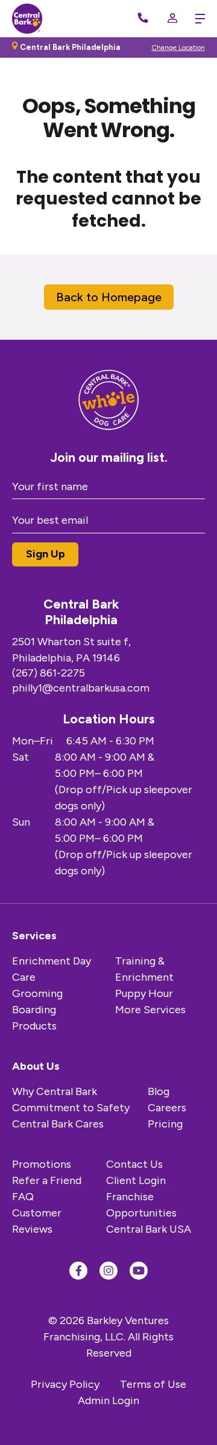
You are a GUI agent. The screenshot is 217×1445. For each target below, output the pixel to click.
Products (34, 1025)
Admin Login (108, 1400)
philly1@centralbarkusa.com (80, 688)
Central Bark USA (148, 1229)
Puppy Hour (144, 993)
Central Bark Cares (58, 1124)
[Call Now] (142, 19)
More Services (150, 1009)
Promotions (41, 1164)
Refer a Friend (46, 1180)
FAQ (23, 1196)
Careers (167, 1107)
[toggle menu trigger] (197, 18)
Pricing (165, 1124)
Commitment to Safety (71, 1107)
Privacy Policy (65, 1384)
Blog (158, 1091)
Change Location (178, 47)
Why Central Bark (54, 1091)
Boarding (34, 1009)
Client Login (136, 1180)
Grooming (37, 993)
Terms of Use (153, 1384)
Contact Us (134, 1164)
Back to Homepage (109, 297)
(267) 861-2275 (48, 673)
